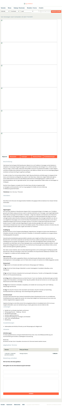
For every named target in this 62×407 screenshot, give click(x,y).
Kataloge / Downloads (19, 8)
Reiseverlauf (13, 156)
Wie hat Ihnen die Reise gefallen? (12, 361)
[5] (58, 362)
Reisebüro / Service (32, 8)
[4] (56, 362)
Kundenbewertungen (49, 156)
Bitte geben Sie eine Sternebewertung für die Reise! (16, 365)
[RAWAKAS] (31, 3)
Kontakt (3, 404)
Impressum (9, 404)
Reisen (9, 8)
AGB (23, 404)
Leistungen (24, 156)
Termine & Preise (37, 156)
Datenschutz (17, 404)
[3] (54, 362)
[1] (51, 362)
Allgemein (4, 156)
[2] (52, 362)
